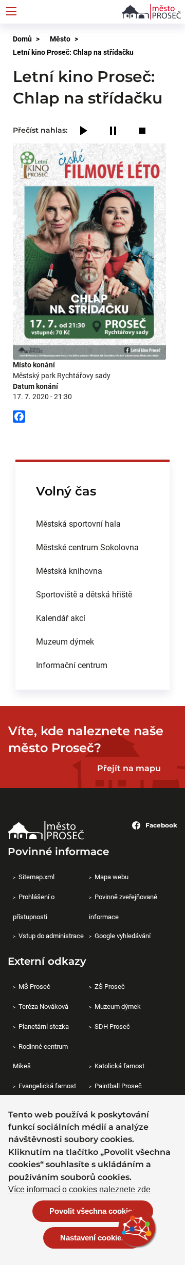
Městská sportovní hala (78, 523)
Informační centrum (71, 664)
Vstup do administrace (51, 935)
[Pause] (113, 131)
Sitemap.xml (36, 876)
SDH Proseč (112, 1026)
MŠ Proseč (34, 986)
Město (60, 39)
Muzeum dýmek (65, 641)
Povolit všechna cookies (92, 1211)
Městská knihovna (69, 570)
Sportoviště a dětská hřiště (84, 594)
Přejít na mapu (129, 768)
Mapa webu (111, 876)
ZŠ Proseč (110, 986)
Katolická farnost (119, 1065)
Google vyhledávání (123, 935)
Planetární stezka (43, 1026)
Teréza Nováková (43, 1006)
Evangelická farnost (47, 1085)
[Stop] (142, 131)
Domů (22, 39)
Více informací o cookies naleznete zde (79, 1190)
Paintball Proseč (118, 1085)
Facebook (161, 825)
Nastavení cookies (92, 1237)
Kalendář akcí (60, 617)
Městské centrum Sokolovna (87, 547)
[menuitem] (92, 523)
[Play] (83, 131)
